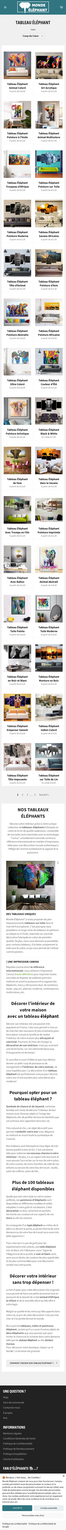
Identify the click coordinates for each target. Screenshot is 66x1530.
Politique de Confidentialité (17, 1444)
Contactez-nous (11, 1408)
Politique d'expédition (15, 1454)
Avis (5, 1418)
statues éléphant (28, 1340)
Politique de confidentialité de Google (29, 1525)
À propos (7, 1413)
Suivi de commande (13, 1402)
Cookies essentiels (48, 1508)
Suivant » (44, 795)
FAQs (5, 1397)
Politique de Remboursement (18, 1449)
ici (11, 1351)
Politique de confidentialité (14, 1523)
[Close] (63, 1476)
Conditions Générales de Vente (19, 1438)
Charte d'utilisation (13, 1459)
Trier (33, 30)
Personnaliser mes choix (33, 1515)
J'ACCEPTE (17, 1508)
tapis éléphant (35, 1225)
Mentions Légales (12, 1433)
